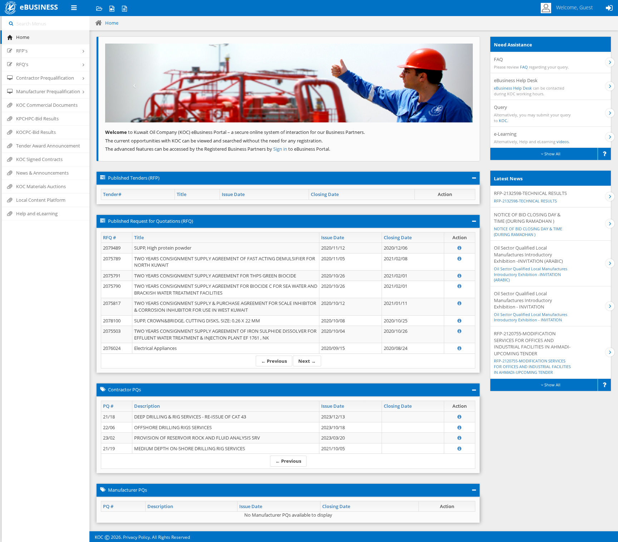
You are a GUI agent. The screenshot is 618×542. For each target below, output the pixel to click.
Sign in (280, 149)
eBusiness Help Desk (513, 88)
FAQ (524, 67)
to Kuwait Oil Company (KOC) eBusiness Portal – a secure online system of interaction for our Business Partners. (235, 132)
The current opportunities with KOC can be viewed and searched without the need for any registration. (214, 140)
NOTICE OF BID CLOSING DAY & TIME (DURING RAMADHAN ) (528, 231)
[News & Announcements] (124, 8)
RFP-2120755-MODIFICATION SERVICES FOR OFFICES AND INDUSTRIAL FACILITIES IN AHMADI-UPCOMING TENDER (532, 366)
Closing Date (325, 194)
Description (147, 406)
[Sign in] (609, 8)
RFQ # (109, 237)
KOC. (503, 120)
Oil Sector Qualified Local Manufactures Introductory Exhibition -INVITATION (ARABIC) (530, 274)
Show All (551, 153)
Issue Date (233, 194)
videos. (563, 141)
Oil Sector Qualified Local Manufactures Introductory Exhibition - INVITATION (530, 317)
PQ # (108, 406)
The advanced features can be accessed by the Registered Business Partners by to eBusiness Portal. (217, 149)
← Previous (274, 361)
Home (111, 23)
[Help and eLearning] (112, 8)
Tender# (112, 194)
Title (181, 194)
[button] (132, 83)
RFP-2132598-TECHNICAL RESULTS (525, 201)
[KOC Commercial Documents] (99, 8)
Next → (307, 361)
